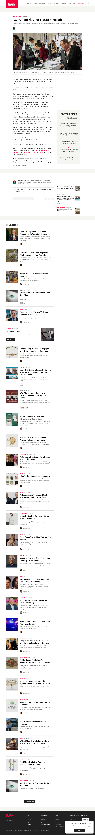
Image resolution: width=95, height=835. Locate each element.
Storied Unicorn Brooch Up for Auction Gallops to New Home (33, 438)
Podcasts (22, 367)
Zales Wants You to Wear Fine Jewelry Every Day (35, 538)
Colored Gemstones (46, 189)
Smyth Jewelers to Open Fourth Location (33, 722)
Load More (30, 801)
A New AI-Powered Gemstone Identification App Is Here (32, 417)
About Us (58, 819)
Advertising (58, 824)
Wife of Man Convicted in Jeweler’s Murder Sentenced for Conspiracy (34, 742)
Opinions (56, 3)
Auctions (22, 435)
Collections (23, 250)
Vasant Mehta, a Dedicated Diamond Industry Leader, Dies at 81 (35, 559)
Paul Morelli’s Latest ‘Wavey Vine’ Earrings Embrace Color (34, 763)
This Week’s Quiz (13, 331)
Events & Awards (17, 16)
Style (49, 3)
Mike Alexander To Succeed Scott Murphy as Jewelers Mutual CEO (69, 134)
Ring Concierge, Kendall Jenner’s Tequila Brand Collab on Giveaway (34, 642)
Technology (23, 413)
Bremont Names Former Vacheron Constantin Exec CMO (34, 313)
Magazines (72, 3)
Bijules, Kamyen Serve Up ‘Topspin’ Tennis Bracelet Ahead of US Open (34, 349)
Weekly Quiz (44, 821)
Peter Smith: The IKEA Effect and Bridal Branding (69, 158)
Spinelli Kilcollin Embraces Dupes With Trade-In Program (69, 142)
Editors (22, 229)
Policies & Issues (24, 513)
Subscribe (81, 3)
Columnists (22, 597)
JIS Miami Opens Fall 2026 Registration (64, 209)
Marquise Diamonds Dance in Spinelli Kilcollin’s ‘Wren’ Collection (35, 682)
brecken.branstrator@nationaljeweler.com (24, 29)
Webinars (43, 819)
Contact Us (58, 821)
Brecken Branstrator (20, 27)
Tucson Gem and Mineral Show (33, 152)
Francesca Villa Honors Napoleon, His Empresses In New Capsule (34, 253)
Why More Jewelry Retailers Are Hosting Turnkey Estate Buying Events (33, 395)
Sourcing (22, 555)
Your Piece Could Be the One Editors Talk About (35, 293)
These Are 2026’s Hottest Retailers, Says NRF (34, 274)
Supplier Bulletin (24, 780)
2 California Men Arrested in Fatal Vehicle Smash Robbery (69, 150)
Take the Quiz (10, 339)
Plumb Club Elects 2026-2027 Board (35, 476)
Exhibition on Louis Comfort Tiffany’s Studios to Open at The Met (35, 661)
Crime (21, 576)
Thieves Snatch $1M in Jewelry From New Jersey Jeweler (35, 622)
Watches (22, 309)
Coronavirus (20, 191)
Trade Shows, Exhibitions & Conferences (27, 189)
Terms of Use (37, 830)
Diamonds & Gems (40, 3)
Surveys (22, 271)
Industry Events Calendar (46, 824)
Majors (21, 473)
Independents (23, 719)
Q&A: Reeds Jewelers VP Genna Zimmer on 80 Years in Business (33, 232)
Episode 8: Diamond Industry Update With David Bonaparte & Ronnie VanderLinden (69, 125)
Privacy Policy (46, 830)
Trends (21, 759)
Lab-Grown (22, 638)
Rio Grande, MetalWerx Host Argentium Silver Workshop (65, 187)
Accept (79, 830)
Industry (29, 3)
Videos (64, 3)
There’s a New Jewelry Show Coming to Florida (35, 703)
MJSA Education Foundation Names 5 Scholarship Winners (35, 458)
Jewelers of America (60, 826)
